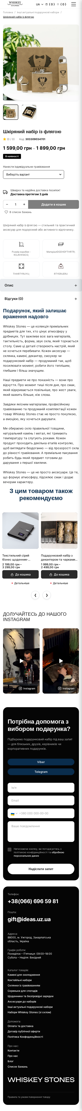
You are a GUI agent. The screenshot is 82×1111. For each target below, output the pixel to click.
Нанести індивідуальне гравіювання (26, 166)
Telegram (41, 772)
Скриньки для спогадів (23, 990)
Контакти (13, 1050)
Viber (41, 762)
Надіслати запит (41, 869)
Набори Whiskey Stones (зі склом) (29, 1012)
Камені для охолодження (24, 974)
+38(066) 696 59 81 (33, 901)
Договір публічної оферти (24, 1031)
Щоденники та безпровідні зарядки (30, 996)
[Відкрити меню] (73, 4)
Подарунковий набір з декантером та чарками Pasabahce (58, 558)
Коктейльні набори (20, 980)
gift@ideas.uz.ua (29, 919)
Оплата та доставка (20, 1026)
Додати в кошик (53, 204)
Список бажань (18, 1066)
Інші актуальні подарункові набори (38, 12)
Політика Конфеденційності (25, 1036)
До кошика (23, 574)
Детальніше (21, 583)
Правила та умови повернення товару (29, 1096)
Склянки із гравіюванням (24, 985)
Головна (8, 12)
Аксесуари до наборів (22, 1001)
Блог (11, 1061)
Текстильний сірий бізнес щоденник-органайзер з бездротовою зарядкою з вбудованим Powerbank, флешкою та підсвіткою (20, 558)
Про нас (13, 1055)
